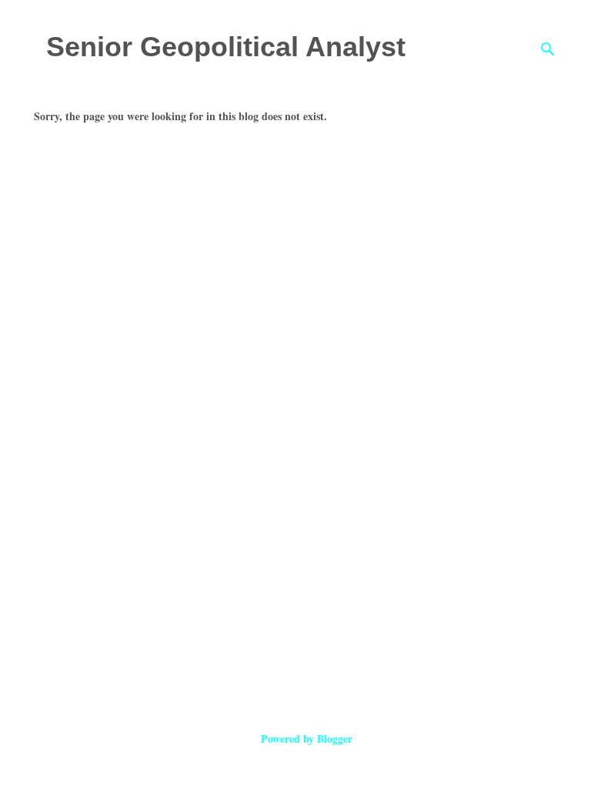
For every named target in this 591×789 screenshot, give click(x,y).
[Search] (548, 49)
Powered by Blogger (305, 738)
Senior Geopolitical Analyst (226, 46)
